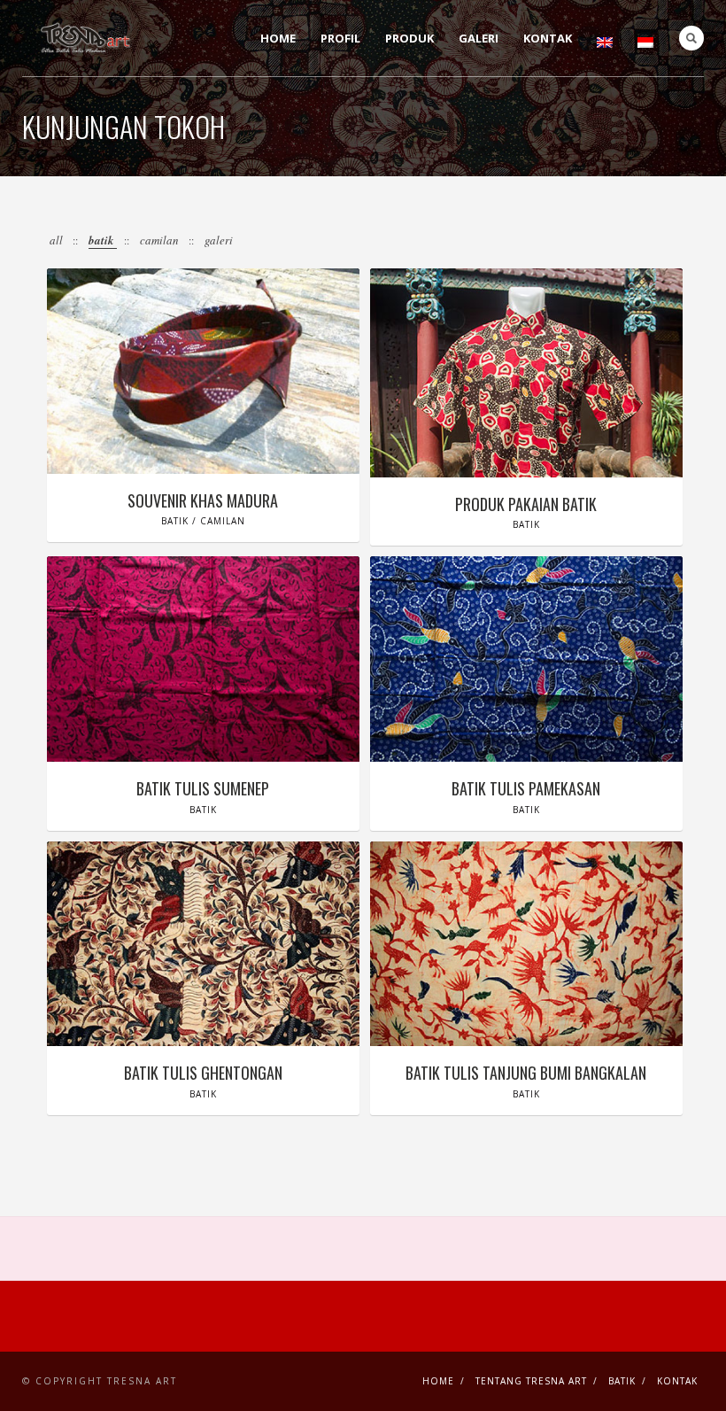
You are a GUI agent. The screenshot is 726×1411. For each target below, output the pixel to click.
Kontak (547, 38)
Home (278, 38)
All (58, 240)
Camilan (161, 240)
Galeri (478, 38)
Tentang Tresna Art (531, 1381)
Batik (103, 240)
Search (691, 38)
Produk (409, 38)
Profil (340, 38)
